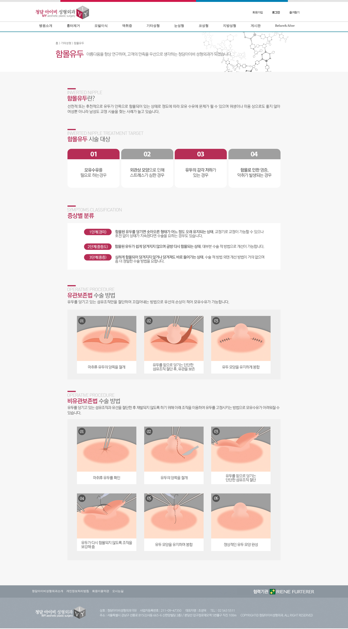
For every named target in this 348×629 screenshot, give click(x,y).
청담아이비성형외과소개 (47, 591)
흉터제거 (73, 25)
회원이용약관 (100, 591)
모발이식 (101, 25)
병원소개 (45, 25)
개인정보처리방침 (77, 591)
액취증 (127, 25)
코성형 (204, 25)
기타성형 (153, 25)
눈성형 (179, 25)
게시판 (256, 25)
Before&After (285, 25)
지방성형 (229, 25)
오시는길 (118, 591)
